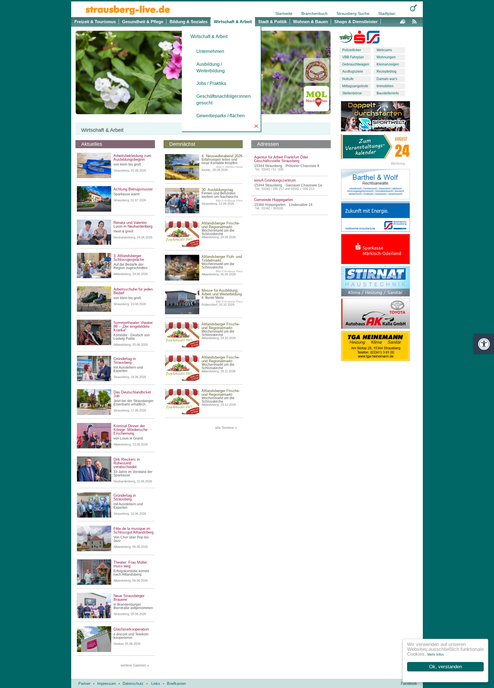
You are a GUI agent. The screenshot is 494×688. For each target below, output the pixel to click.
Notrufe (348, 79)
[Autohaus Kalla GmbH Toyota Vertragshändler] (380, 314)
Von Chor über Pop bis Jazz (131, 539)
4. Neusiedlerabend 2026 (222, 156)
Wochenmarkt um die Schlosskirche (218, 232)
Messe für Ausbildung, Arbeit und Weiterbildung (222, 292)
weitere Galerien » (135, 665)
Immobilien (385, 86)
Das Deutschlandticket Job (132, 394)
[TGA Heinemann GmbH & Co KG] (380, 346)
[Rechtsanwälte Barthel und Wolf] (380, 184)
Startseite (284, 13)
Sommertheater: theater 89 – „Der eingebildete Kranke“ (133, 326)
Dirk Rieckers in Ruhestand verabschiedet (126, 463)
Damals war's (387, 79)
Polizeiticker (351, 50)
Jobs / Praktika (211, 83)
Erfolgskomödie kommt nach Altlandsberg (131, 572)
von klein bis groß (127, 164)
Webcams (384, 50)
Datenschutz (133, 683)
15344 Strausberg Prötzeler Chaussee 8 (286, 166)
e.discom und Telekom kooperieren (130, 636)
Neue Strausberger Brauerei (128, 597)
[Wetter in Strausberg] (403, 20)
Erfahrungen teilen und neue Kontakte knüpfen (220, 161)
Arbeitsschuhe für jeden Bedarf (133, 291)
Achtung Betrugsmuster (133, 189)
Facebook (409, 683)
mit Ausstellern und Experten (128, 369)
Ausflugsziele (352, 71)
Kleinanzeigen (388, 64)
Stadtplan (386, 13)
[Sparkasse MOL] (359, 38)
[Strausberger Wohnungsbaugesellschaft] (345, 38)
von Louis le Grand (128, 438)
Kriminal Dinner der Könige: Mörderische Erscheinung (130, 429)
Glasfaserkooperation (131, 629)
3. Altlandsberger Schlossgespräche (128, 257)
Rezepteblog (387, 71)
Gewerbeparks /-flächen (220, 115)
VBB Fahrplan (353, 57)
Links (155, 683)
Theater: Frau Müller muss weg (130, 564)
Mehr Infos (435, 655)
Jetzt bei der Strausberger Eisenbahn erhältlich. (133, 402)
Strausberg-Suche (353, 13)
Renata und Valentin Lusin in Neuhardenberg (132, 224)
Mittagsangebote (355, 86)
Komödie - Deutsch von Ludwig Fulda (131, 337)
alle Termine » (226, 428)
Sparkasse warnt (126, 194)
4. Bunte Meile (213, 298)
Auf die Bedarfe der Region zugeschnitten (130, 266)
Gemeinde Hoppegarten (273, 200)
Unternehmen (210, 51)
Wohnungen (386, 57)
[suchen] (413, 7)
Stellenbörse (352, 93)
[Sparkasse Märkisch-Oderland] (380, 249)
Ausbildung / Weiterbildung (210, 67)
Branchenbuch (315, 13)
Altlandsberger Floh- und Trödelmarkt (222, 258)
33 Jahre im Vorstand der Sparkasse (132, 473)
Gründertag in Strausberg (124, 360)
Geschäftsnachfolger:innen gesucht (221, 99)
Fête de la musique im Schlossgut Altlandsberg (133, 530)
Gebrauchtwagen (355, 64)
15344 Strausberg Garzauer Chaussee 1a (288, 185)
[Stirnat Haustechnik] (380, 281)
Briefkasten (176, 683)
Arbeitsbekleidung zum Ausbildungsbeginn (132, 157)
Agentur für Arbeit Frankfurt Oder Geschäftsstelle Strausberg (281, 159)
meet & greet (123, 231)
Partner (84, 683)
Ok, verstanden (445, 666)
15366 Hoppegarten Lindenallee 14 (283, 205)
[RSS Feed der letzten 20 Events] (416, 20)
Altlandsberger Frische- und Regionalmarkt (221, 225)
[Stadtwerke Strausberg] (373, 38)
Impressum (106, 683)
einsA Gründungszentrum (275, 180)
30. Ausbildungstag (217, 190)
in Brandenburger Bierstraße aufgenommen (133, 606)
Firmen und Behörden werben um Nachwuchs (220, 195)
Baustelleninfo (388, 93)
